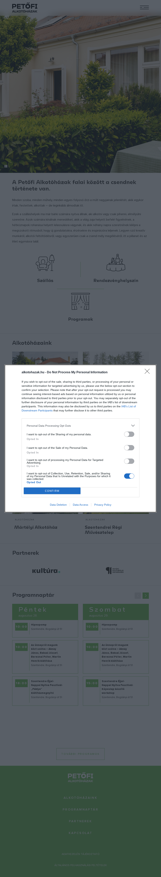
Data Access (80, 504)
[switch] (129, 434)
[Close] (148, 372)
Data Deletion (58, 504)
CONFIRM (52, 490)
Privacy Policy (102, 504)
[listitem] (80, 426)
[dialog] (80, 438)
